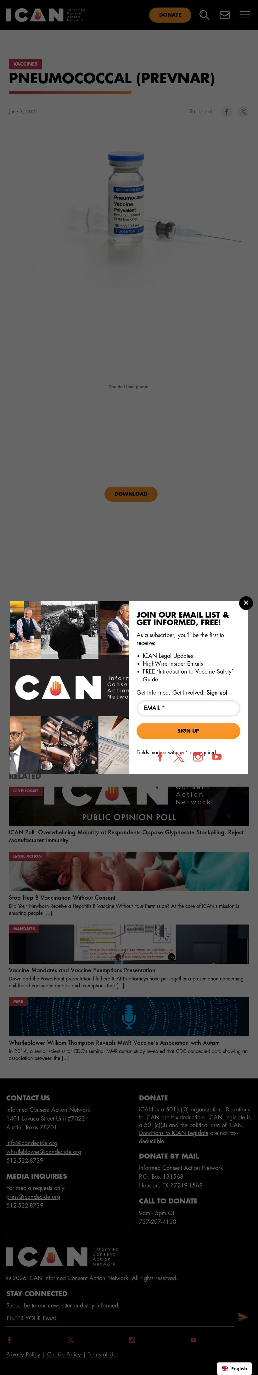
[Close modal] (246, 603)
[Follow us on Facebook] (160, 757)
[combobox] (234, 1368)
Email (154, 708)
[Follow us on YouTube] (217, 757)
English (239, 1369)
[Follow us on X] (179, 757)
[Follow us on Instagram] (198, 757)
